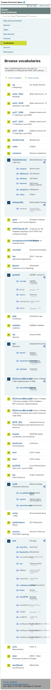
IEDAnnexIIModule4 (20, 410)
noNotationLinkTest (24, 585)
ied (13, 344)
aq (13, 85)
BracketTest (24, 552)
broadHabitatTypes (24, 493)
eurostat (16, 250)
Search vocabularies (15, 78)
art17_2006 (17, 112)
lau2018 (16, 466)
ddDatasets (24, 174)
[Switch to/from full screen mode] (35, 6)
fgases (15, 266)
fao (14, 256)
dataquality (17, 202)
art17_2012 (17, 121)
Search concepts (33, 78)
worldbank (17, 665)
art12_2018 (17, 103)
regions (23, 499)
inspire (15, 434)
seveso (16, 532)
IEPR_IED (17, 422)
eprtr (14, 220)
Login (31, 5)
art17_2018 (17, 131)
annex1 (22, 353)
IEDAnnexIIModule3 (20, 399)
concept (23, 281)
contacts (23, 169)
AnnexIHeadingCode (24, 388)
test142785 (24, 597)
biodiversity (18, 140)
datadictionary (19, 160)
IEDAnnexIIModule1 (20, 379)
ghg (14, 316)
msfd (14, 484)
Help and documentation (12, 21)
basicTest (23, 547)
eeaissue (23, 183)
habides (16, 325)
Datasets (6, 25)
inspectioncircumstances (24, 361)
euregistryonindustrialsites (20, 241)
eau (21, 564)
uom (14, 647)
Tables (5, 30)
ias (13, 334)
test (14, 541)
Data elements (8, 34)
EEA (14, 2)
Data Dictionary (22, 16)
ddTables (23, 179)
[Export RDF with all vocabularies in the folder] (44, 162)
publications (18, 522)
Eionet (13, 16)
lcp (13, 475)
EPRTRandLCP (20, 229)
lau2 (14, 459)
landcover (17, 443)
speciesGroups (24, 505)
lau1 (14, 452)
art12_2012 (17, 94)
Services (6, 47)
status (22, 194)
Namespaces (8, 52)
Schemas (7, 39)
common (16, 153)
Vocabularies (8, 43)
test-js (22, 590)
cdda (14, 146)
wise (14, 656)
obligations (24, 190)
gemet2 (16, 275)
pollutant (23, 369)
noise (15, 513)
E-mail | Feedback (10, 682)
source (22, 295)
